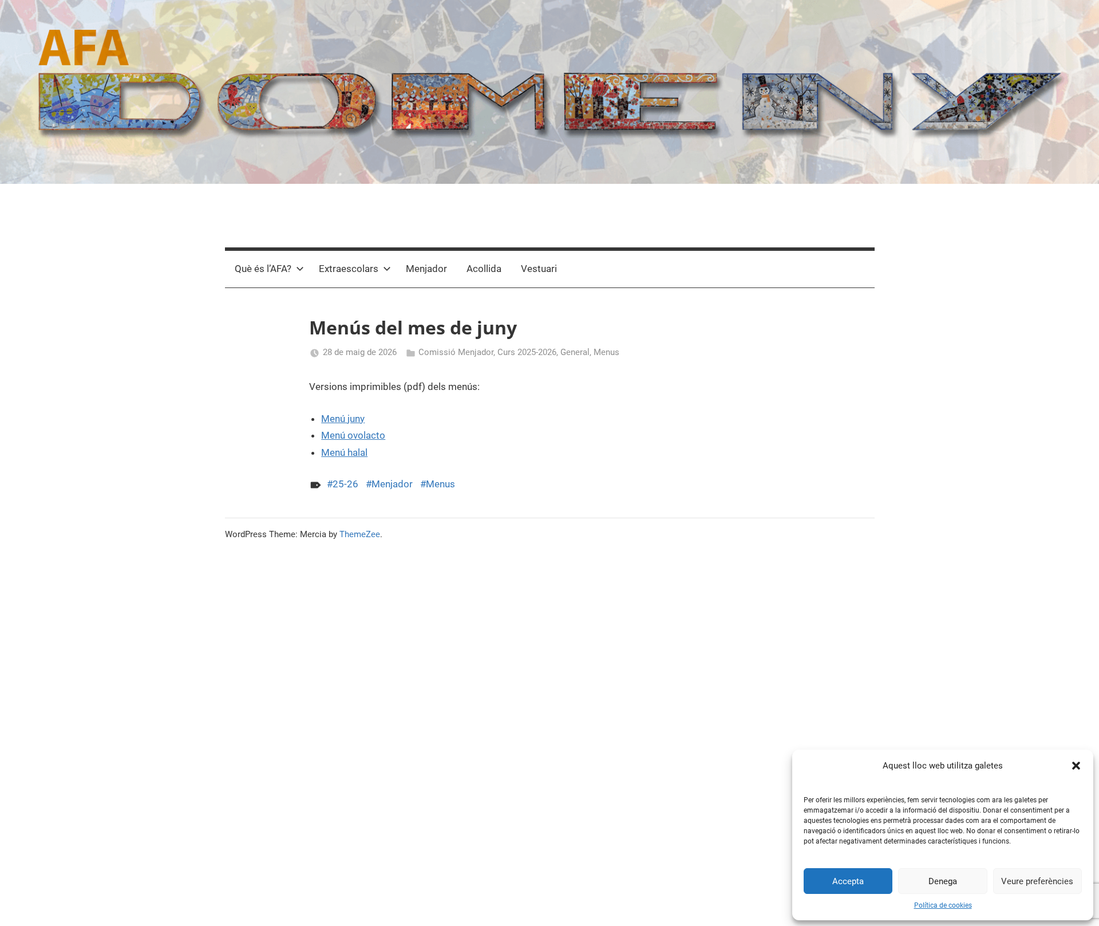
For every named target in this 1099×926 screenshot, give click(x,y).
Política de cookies (943, 905)
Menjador (426, 268)
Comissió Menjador (455, 352)
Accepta (848, 881)
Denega (942, 881)
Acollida (484, 268)
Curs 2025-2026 (526, 352)
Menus (606, 352)
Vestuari (539, 268)
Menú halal (344, 452)
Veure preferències (1037, 881)
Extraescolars (348, 268)
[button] (1076, 765)
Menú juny (343, 418)
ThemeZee (359, 534)
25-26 (345, 484)
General (575, 352)
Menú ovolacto (353, 435)
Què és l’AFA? (263, 268)
